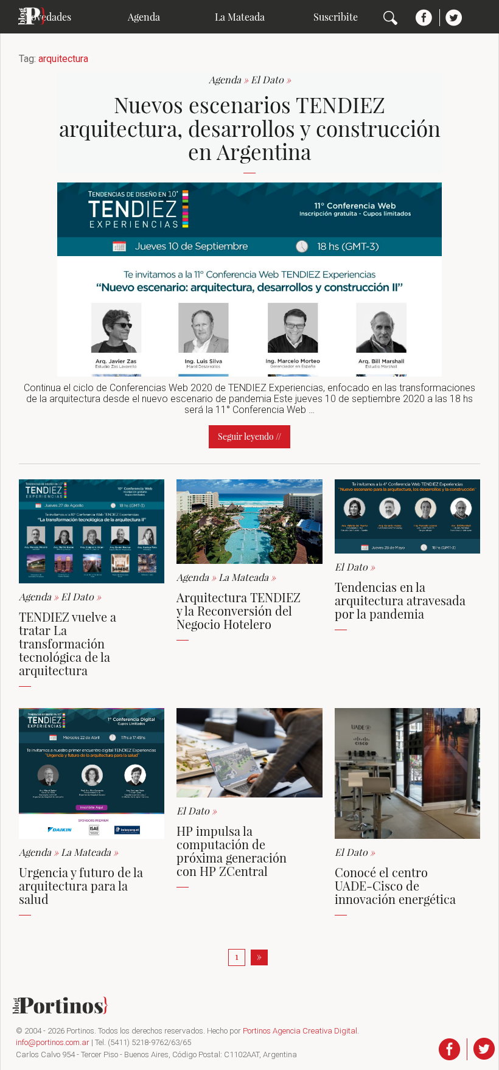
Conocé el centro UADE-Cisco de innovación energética (395, 885)
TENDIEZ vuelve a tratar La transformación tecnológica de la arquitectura (67, 643)
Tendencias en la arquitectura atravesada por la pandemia (400, 600)
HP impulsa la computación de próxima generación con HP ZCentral (231, 850)
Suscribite (335, 16)
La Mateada (240, 16)
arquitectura (63, 58)
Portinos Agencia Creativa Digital (300, 1030)
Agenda (144, 16)
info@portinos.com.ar (52, 1042)
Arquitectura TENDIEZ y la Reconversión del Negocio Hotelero (238, 610)
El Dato (271, 79)
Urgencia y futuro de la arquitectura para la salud (81, 885)
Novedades (47, 16)
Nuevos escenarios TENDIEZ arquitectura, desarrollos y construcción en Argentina (250, 127)
